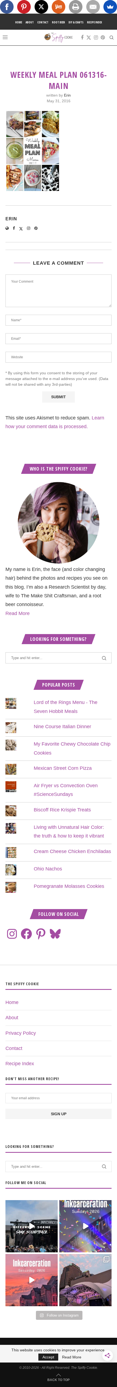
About (30, 22)
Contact (42, 22)
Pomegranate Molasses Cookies (69, 886)
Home (18, 22)
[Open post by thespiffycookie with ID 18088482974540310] (31, 1226)
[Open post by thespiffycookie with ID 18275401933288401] (31, 1280)
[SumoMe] (110, 7)
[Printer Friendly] (75, 7)
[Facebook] (82, 37)
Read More (17, 613)
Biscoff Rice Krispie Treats (62, 810)
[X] (41, 7)
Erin (67, 95)
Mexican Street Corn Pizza (63, 768)
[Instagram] (96, 37)
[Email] (93, 7)
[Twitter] (88, 37)
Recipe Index (94, 22)
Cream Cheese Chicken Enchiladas (72, 851)
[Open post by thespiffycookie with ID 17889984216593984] (85, 1280)
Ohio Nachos (48, 869)
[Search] (111, 37)
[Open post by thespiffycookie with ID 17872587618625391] (85, 1226)
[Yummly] (58, 7)
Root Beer (58, 22)
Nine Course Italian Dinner (62, 726)
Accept (48, 1357)
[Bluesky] (55, 933)
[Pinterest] (103, 37)
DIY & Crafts (76, 22)
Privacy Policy (20, 1033)
